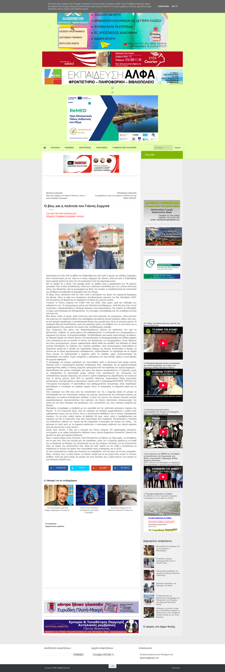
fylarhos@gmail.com (149, 658)
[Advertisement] (90, 183)
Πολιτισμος (101, 148)
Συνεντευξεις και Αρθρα (124, 148)
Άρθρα (51, 209)
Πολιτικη (55, 148)
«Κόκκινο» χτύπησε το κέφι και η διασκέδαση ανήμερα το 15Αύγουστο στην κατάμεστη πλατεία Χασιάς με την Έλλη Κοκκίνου (168, 612)
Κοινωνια (69, 148)
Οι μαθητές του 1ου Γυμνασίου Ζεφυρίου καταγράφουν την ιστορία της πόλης (160, 497)
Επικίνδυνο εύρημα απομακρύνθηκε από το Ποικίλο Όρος (166, 561)
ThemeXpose (176, 668)
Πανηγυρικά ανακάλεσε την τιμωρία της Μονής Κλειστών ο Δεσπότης (168, 573)
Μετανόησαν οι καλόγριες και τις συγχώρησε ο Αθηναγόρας (168, 548)
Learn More (163, 6)
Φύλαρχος (48, 668)
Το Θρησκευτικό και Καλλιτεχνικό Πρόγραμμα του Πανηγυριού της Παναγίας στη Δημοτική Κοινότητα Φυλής (168, 600)
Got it (175, 6)
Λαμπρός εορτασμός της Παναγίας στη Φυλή (166, 584)
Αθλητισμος (85, 148)
